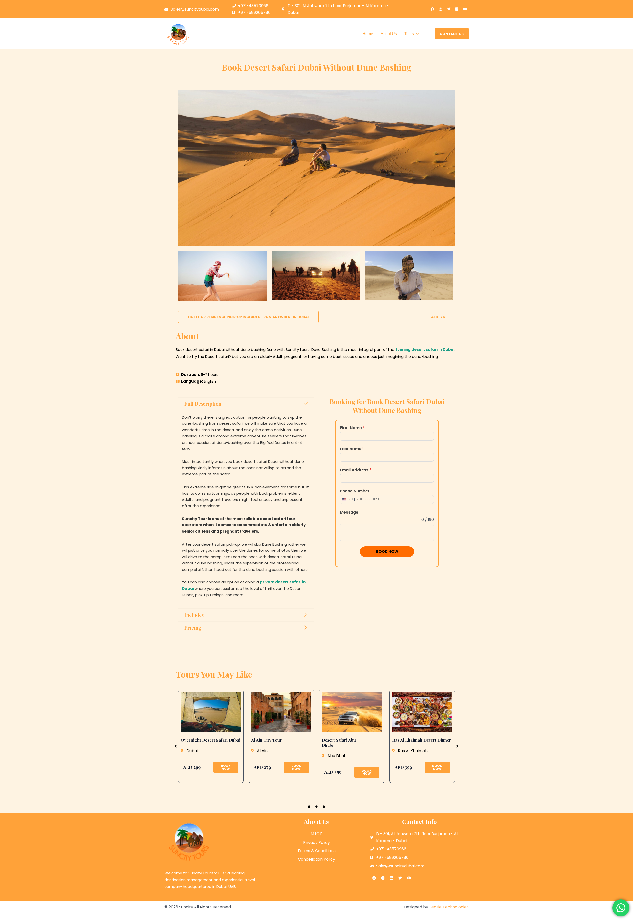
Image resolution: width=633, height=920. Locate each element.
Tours (409, 34)
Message (349, 512)
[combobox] (347, 499)
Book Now (387, 551)
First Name (352, 428)
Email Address (355, 470)
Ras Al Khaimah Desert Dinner (421, 740)
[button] (411, 34)
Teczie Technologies (449, 907)
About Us (389, 34)
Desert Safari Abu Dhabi (339, 742)
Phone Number (355, 491)
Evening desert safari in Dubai (424, 349)
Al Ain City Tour (266, 740)
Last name (352, 449)
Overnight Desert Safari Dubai (210, 740)
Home (367, 34)
